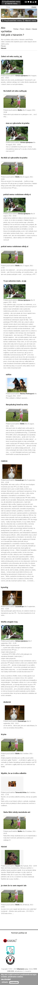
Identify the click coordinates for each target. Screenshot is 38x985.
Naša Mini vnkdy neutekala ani (16, 812)
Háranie (3, 48)
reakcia (4, 461)
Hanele (17, 866)
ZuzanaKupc (19, 480)
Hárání (4, 846)
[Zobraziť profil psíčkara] (12, 73)
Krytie (3, 734)
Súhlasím (5, 982)
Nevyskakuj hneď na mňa (17, 404)
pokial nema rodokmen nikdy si (17, 194)
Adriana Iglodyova (21, 75)
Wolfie (20, 110)
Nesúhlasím (14, 982)
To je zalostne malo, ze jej (14, 281)
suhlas (8, 374)
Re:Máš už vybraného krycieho (14, 157)
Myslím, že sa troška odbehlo (13, 773)
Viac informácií (6, 979)
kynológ (4, 587)
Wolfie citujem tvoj (9, 622)
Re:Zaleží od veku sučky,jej (15, 91)
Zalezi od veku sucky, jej (11, 56)
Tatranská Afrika (20, 792)
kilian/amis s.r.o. (22, 969)
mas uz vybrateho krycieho (17, 123)
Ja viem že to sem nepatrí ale (13, 885)
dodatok (7, 702)
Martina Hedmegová (27, 393)
